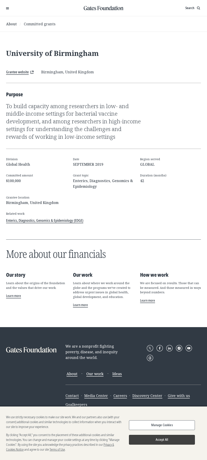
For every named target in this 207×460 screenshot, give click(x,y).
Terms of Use (57, 449)
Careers (120, 395)
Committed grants (39, 23)
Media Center (96, 395)
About (11, 23)
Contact (72, 395)
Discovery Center (147, 395)
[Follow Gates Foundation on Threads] (150, 358)
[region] (103, 433)
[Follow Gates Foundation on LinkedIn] (169, 348)
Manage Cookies (162, 425)
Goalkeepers (76, 404)
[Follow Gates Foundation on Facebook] (159, 348)
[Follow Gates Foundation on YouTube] (188, 348)
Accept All (162, 439)
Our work (95, 373)
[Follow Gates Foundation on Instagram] (179, 348)
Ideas (117, 373)
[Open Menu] (7, 8)
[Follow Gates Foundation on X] (150, 348)
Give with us (179, 395)
